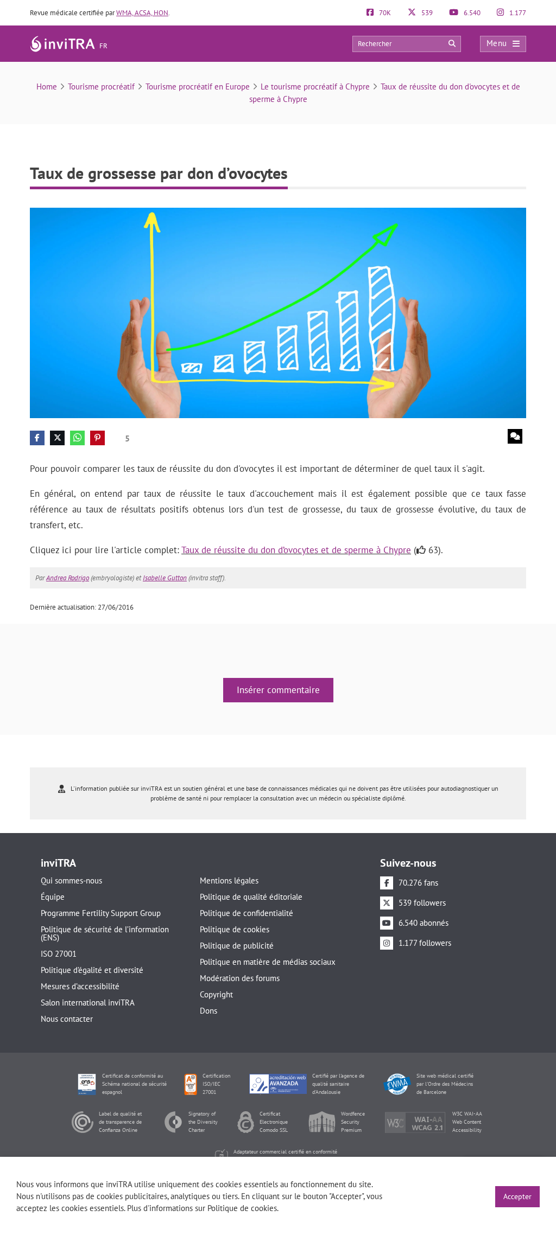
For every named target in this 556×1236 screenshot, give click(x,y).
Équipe (53, 897)
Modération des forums (240, 978)
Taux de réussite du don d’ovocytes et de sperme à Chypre (296, 550)
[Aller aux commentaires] (515, 436)
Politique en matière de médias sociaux (268, 962)
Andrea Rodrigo (67, 577)
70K (384, 12)
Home (46, 86)
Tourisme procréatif (101, 86)
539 (426, 12)
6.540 (471, 12)
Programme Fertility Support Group (101, 913)
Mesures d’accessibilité (80, 986)
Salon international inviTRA (88, 1002)
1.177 (517, 12)
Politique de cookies (234, 929)
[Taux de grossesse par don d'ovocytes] (278, 312)
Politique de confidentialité (246, 913)
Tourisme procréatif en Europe (198, 86)
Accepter (517, 1196)
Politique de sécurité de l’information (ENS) (105, 933)
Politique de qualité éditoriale (251, 897)
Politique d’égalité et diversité (92, 970)
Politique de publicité (237, 946)
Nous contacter (67, 1019)
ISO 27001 (59, 954)
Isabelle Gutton (165, 577)
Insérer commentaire (278, 690)
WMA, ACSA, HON (142, 12)
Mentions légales (229, 880)
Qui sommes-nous (71, 880)
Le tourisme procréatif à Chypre (315, 86)
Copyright (216, 994)
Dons (208, 1011)
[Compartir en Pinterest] (97, 438)
